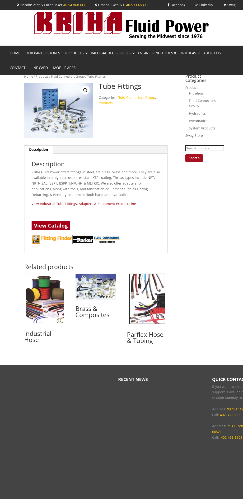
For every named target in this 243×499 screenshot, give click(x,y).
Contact (17, 67)
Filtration (196, 93)
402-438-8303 (74, 5)
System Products (202, 128)
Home (15, 53)
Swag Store (194, 135)
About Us (212, 53)
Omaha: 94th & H (111, 5)
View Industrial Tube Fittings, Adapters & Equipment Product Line (84, 203)
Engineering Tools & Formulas (167, 53)
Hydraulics (197, 113)
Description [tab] (38, 149)
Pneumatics (198, 121)
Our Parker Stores (42, 53)
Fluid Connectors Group (68, 76)
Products (74, 53)
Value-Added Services (111, 53)
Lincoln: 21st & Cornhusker (40, 5)
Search (194, 158)
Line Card (39, 67)
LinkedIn (205, 5)
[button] (85, 90)
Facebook (177, 5)
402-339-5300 (137, 5)
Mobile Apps (64, 67)
